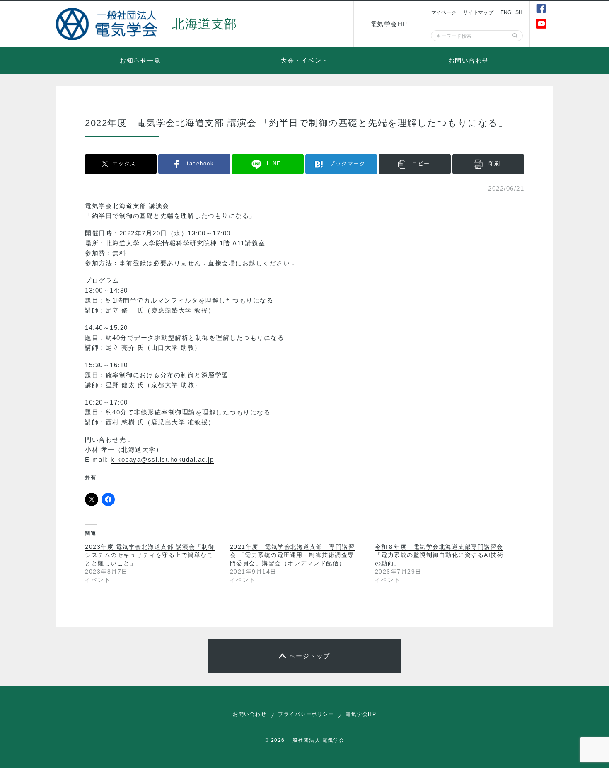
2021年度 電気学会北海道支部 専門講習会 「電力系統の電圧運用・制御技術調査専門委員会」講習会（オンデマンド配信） (292, 555)
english (511, 12)
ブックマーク (347, 163)
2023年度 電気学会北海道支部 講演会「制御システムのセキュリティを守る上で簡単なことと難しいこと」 (150, 555)
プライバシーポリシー (306, 714)
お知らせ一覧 (140, 60)
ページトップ (309, 655)
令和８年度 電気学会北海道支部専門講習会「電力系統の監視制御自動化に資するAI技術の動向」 (439, 555)
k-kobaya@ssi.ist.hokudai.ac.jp (162, 459)
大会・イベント (304, 60)
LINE (274, 163)
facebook (200, 163)
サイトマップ (478, 12)
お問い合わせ (468, 60)
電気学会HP (389, 23)
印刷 (494, 163)
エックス (124, 163)
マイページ (443, 12)
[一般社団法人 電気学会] (108, 24)
